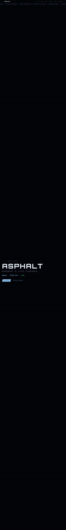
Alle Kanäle (7, 280)
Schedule (50, 1)
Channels (55, 1)
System (38, 1)
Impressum (60, 1)
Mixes (46, 1)
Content (42, 1)
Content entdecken (18, 280)
